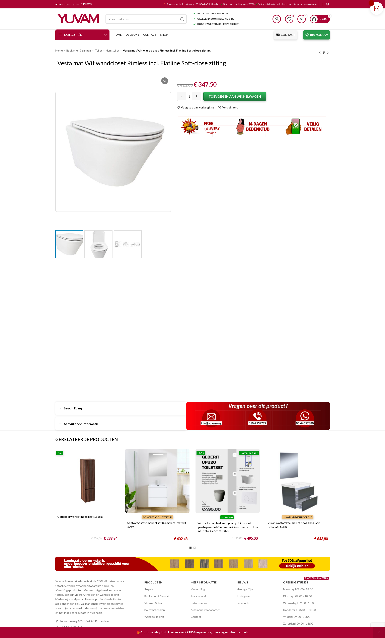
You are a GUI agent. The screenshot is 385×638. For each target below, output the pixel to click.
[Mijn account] (277, 19)
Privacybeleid (199, 596)
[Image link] (192, 563)
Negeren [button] (379, 632)
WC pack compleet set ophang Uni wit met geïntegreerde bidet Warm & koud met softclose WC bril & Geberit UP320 (228, 527)
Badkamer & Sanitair (156, 596)
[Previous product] (320, 53)
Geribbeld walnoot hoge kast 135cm (80, 516)
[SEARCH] (182, 19)
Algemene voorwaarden (206, 610)
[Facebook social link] (323, 4)
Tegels (148, 589)
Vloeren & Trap (153, 603)
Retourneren (199, 603)
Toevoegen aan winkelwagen (235, 96)
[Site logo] (78, 18)
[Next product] (328, 53)
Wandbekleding (154, 616)
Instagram (243, 596)
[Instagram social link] (327, 4)
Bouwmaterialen (154, 610)
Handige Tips (245, 589)
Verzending (198, 589)
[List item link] (91, 621)
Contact (196, 616)
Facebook (243, 603)
